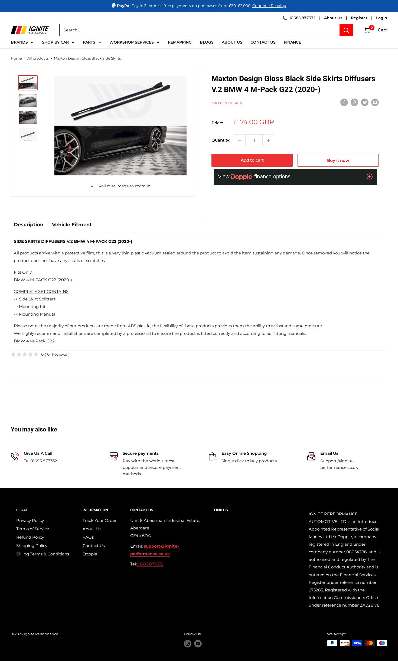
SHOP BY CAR (55, 42)
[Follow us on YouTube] (198, 643)
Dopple (90, 554)
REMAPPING (180, 42)
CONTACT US (263, 42)
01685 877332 (302, 17)
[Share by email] (375, 102)
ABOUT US (232, 42)
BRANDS (19, 42)
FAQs (88, 537)
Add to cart (252, 160)
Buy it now (338, 160)
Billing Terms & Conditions (42, 554)
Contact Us (94, 545)
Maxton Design (227, 103)
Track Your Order (100, 520)
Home (16, 58)
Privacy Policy (30, 520)
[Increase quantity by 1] (268, 140)
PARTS (89, 42)
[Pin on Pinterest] (354, 102)
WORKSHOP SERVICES (131, 42)
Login (381, 17)
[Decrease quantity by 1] (239, 140)
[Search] (346, 30)
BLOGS (207, 42)
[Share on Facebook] (344, 102)
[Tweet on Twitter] (364, 102)
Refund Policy (30, 537)
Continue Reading (269, 5)
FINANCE (292, 42)
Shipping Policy (31, 545)
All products (37, 58)
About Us (333, 17)
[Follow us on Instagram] (187, 643)
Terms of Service (32, 528)
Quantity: (220, 140)
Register (359, 17)
